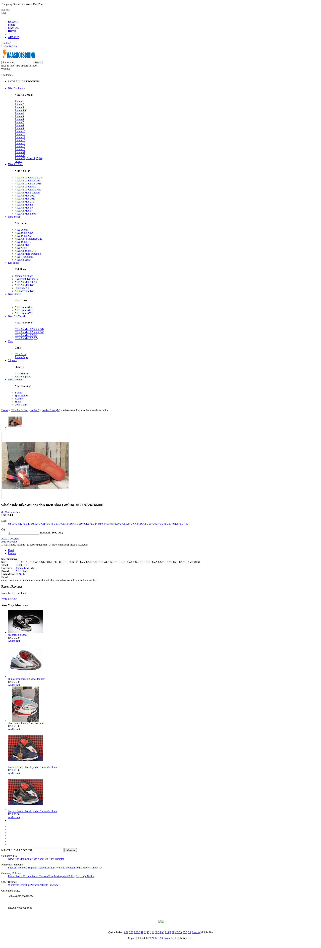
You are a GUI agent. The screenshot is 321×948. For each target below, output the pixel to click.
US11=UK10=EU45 (65, 523)
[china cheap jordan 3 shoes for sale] (25, 676)
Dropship (25, 885)
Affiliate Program (48, 885)
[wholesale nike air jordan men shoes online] (35, 498)
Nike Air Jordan (16, 88)
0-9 (189, 932)
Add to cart (14, 640)
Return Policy (15, 876)
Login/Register (9, 46)
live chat (5, 9)
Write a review (12, 512)
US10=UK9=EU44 (86, 523)
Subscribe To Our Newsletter (16, 849)
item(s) (6, 68)
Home (4, 410)
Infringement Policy (64, 876)
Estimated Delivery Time (82, 867)
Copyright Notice (85, 876)
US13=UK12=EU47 (19, 523)
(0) (2, 512)
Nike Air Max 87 (17, 316)
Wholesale (13, 885)
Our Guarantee (56, 858)
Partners (34, 885)
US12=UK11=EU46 (42, 523)
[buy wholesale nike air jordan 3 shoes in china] (25, 764)
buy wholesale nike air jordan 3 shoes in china (32, 767)
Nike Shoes (22, 571)
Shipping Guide (36, 867)
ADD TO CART (10, 538)
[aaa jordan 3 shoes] (25, 632)
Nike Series (14, 216)
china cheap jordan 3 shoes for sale (26, 679)
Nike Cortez (14, 294)
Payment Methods (17, 867)
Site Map (19, 858)
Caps (10, 341)
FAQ (99, 867)
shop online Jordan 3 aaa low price (26, 723)
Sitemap (196, 932)
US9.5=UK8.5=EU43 (110, 523)
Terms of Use (46, 876)
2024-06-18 (22, 574)
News (11, 858)
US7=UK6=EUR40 (177, 523)
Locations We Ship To (57, 867)
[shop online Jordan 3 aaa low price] (25, 720)
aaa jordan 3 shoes (17, 634)
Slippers (12, 360)
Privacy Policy (31, 876)
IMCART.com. (162, 938)
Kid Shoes (13, 262)
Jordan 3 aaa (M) (51, 410)
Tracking (6, 43)
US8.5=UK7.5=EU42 (134, 523)
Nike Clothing (15, 379)
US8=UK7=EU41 (156, 523)
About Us (42, 858)
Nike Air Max (15, 164)
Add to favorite (10, 541)
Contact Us (31, 858)
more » (18, 161)
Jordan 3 (34, 410)
